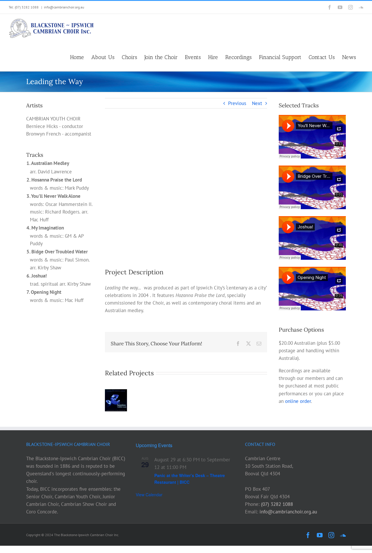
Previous (237, 103)
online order (298, 401)
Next (257, 103)
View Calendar (149, 494)
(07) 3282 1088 (277, 504)
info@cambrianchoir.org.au (64, 7)
